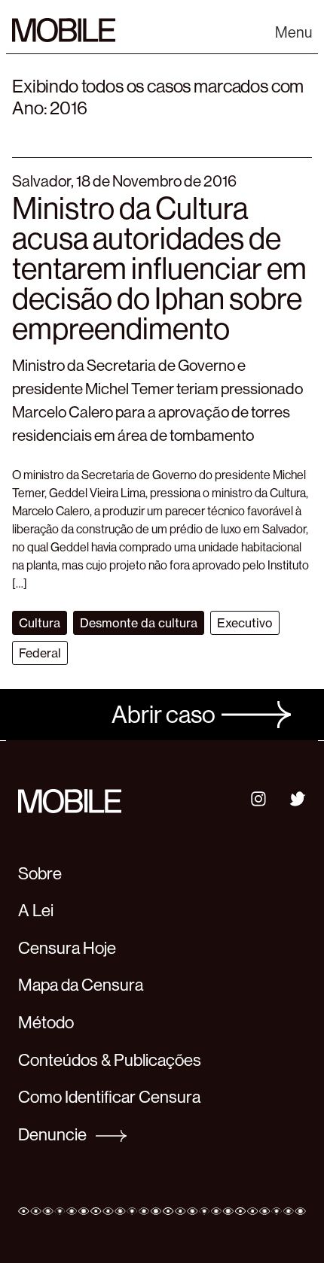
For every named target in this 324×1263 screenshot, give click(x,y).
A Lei (35, 910)
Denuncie (54, 1134)
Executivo (245, 622)
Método (46, 1022)
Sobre (40, 873)
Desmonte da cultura (138, 622)
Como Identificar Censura (109, 1097)
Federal (40, 652)
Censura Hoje (67, 948)
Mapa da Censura (80, 984)
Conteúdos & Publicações (109, 1060)
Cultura (39, 622)
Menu (293, 32)
